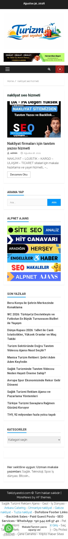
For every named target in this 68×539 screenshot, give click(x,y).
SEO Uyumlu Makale (21, 133)
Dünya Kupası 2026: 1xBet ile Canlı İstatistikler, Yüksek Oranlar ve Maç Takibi (31, 334)
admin (13, 153)
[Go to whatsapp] (8, 528)
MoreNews (24, 497)
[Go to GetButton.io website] (9, 535)
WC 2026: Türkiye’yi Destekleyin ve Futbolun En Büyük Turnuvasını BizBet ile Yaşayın (32, 319)
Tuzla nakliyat (23, 512)
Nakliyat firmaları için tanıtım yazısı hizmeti (34, 119)
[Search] (49, 69)
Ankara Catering (15, 508)
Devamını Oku (19, 174)
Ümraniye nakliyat (40, 508)
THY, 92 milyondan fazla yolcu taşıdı (31, 414)
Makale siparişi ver (59, 69)
